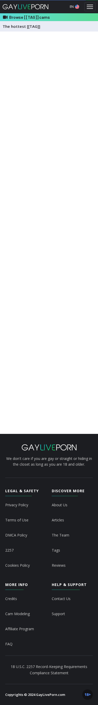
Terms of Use (16, 519)
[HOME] (49, 447)
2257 (9, 550)
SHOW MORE (49, 404)
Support (58, 613)
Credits (11, 598)
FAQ (9, 643)
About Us (59, 504)
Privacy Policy (16, 504)
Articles (58, 519)
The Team (60, 535)
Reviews (59, 565)
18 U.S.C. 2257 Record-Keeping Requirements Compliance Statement (49, 669)
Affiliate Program (19, 628)
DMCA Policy (16, 535)
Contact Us (61, 598)
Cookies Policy (17, 565)
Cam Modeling (17, 613)
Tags (56, 550)
